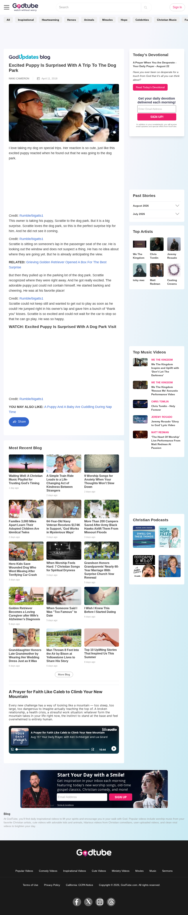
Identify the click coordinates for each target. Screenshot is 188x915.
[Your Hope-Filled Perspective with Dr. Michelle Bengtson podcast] (170, 537)
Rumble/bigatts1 (31, 215)
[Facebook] (77, 902)
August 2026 (141, 205)
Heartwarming (50, 19)
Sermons (167, 870)
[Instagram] (99, 902)
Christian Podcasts (150, 520)
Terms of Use (30, 884)
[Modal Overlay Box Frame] (157, 112)
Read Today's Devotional (150, 87)
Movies (139, 870)
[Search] (145, 7)
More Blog (64, 674)
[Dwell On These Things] (144, 537)
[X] (88, 902)
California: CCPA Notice (79, 884)
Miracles (107, 19)
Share (21, 421)
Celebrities (142, 19)
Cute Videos (99, 870)
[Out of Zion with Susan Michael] (170, 566)
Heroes (71, 19)
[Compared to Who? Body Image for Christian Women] (144, 566)
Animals (89, 19)
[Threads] (111, 902)
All (8, 19)
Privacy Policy (52, 884)
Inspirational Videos (74, 870)
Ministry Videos (120, 870)
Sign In (177, 7)
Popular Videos (24, 870)
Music (152, 870)
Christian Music (167, 19)
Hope (124, 19)
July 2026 (139, 213)
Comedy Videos (48, 870)
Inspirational (26, 19)
